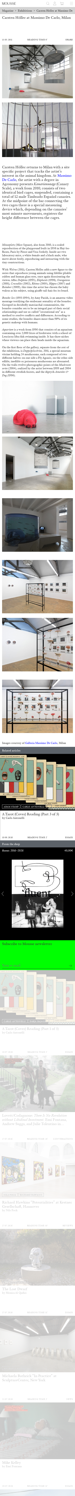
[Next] (72, 782)
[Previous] (2, 782)
